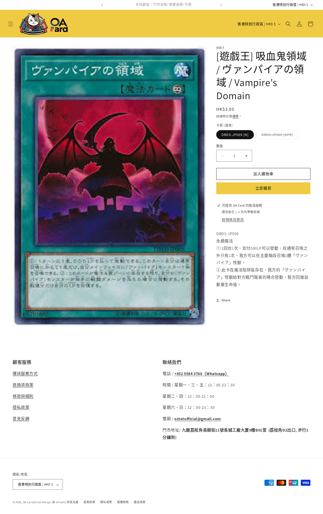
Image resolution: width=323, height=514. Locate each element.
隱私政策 (21, 407)
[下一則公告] (221, 5)
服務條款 (123, 502)
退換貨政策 (23, 385)
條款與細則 (23, 396)
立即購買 (263, 188)
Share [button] (226, 300)
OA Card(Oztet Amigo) (37, 502)
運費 (235, 116)
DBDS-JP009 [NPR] (279, 135)
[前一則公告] (101, 5)
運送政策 (140, 502)
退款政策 (89, 502)
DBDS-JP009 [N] (235, 134)
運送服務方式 (25, 374)
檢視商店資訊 (233, 219)
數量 (219, 146)
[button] (10, 24)
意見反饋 (21, 419)
